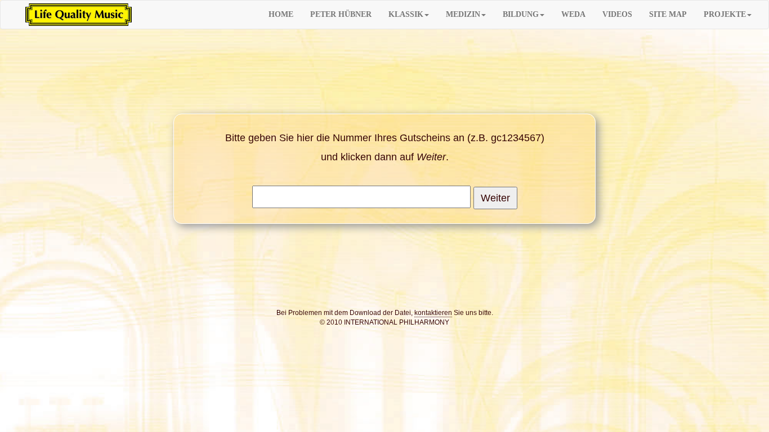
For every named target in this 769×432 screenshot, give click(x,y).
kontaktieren (433, 313)
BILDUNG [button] (521, 14)
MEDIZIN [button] (463, 14)
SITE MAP (668, 14)
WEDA (573, 14)
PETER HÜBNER (341, 14)
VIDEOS (617, 14)
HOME (281, 14)
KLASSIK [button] (405, 14)
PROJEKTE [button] (725, 14)
